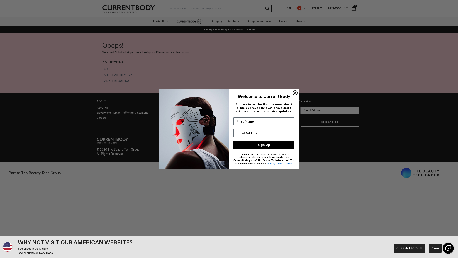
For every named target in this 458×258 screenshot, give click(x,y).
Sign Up (264, 145)
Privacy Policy (275, 163)
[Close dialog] (295, 93)
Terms (288, 163)
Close (435, 248)
